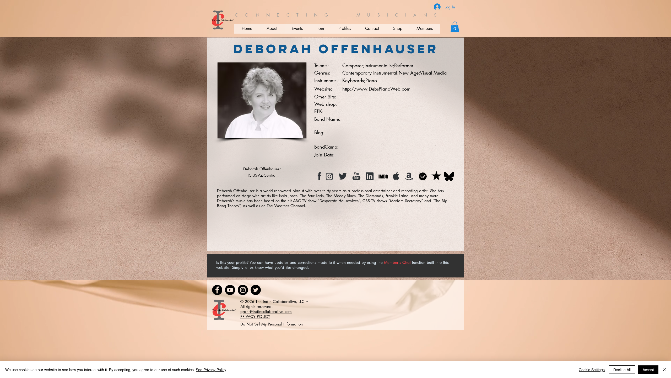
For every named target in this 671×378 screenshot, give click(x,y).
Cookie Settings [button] (592, 369)
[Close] (665, 369)
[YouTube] (230, 290)
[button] (454, 27)
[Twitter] (256, 290)
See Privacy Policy (211, 369)
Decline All (622, 369)
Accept (648, 369)
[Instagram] (243, 290)
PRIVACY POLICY (255, 316)
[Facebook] (217, 290)
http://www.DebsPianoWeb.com (376, 89)
